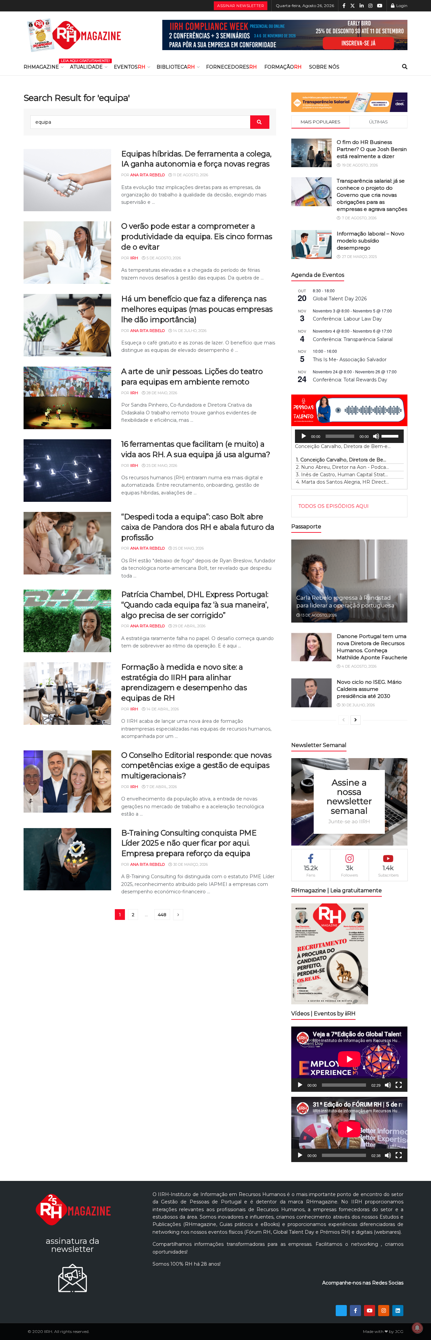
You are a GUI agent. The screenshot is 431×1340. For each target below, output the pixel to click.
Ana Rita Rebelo (147, 175)
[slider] (391, 436)
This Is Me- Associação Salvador (350, 360)
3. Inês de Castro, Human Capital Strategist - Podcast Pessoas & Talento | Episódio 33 (342, 475)
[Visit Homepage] (74, 35)
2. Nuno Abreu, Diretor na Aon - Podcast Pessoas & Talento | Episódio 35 (342, 467)
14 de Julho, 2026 (189, 330)
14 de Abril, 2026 (162, 709)
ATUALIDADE (86, 67)
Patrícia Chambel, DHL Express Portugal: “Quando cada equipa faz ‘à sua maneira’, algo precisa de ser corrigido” (194, 605)
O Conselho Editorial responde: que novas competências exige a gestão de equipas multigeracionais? (196, 766)
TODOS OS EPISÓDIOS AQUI (333, 506)
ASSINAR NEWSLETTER (240, 5)
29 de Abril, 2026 (188, 626)
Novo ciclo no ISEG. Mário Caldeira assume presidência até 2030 (369, 689)
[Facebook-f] (355, 1310)
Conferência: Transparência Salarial (353, 339)
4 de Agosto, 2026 (358, 666)
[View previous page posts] (343, 720)
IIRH (134, 258)
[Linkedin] (397, 1310)
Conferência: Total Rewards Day (350, 380)
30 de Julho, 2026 (357, 705)
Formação (283, 67)
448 (162, 914)
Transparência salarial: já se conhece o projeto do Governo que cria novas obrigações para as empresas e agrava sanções (372, 195)
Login (401, 5)
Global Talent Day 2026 (340, 299)
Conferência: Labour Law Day (347, 319)
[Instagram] (383, 1310)
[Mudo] (376, 436)
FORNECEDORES (231, 67)
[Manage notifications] (417, 1328)
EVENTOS (129, 67)
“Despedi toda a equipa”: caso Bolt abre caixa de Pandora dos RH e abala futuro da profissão (197, 527)
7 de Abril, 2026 (161, 786)
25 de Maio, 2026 (161, 465)
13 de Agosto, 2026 (318, 615)
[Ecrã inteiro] (398, 1085)
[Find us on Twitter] (352, 6)
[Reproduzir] (303, 436)
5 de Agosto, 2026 (163, 258)
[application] (349, 436)
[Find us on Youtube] (380, 6)
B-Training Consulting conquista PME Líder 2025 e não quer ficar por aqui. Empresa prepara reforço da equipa (189, 843)
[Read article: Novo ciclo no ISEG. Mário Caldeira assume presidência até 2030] (311, 692)
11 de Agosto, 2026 (190, 175)
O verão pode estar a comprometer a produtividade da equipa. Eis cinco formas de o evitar (196, 237)
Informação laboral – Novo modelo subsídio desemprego (370, 240)
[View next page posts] (356, 720)
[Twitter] (341, 1310)
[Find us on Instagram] (370, 6)
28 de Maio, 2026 (161, 392)
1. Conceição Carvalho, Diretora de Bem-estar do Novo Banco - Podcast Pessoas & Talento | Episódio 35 (342, 460)
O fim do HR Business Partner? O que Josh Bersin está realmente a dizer (372, 149)
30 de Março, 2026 (190, 864)
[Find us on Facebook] (343, 6)
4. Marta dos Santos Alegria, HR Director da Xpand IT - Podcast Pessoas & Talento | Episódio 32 (342, 482)
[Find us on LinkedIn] (362, 6)
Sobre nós (324, 67)
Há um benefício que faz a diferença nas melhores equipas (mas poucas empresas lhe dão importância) (197, 309)
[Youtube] (369, 1310)
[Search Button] (404, 67)
